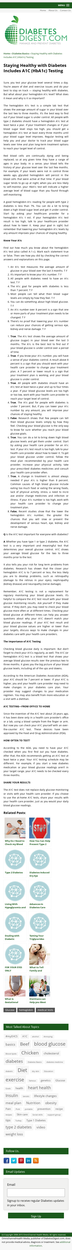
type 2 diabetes (19, 1126)
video (41, 1127)
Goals (8, 1088)
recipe (59, 1109)
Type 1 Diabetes (36, 1120)
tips (8, 1120)
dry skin (35, 1071)
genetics (46, 1080)
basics (10, 1044)
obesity (51, 1102)
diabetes (14, 1061)
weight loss (14, 1134)
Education (48, 1071)
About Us (53, 10)
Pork (18, 1109)
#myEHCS (11, 1036)
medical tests (45, 1010)
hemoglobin (26, 1010)
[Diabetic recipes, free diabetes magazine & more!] (36, 44)
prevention (44, 1109)
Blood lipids (11, 1054)
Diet (22, 1070)
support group (54, 1115)
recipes (9, 1115)
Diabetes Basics (35, 1062)
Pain (8, 1109)
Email (11, 1184)
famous (32, 1080)
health (19, 1088)
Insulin (12, 1095)
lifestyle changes (45, 1096)
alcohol (35, 1036)
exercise (15, 1079)
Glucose (10, 1010)
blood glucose (50, 1043)
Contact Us (65, 10)
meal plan (13, 1102)
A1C (24, 1036)
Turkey (18, 1120)
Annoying (48, 1036)
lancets (26, 1096)
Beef (24, 1044)
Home (43, 10)
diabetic (9, 1071)
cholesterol (51, 1053)
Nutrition (33, 1102)
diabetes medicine (54, 1062)
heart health (39, 1087)
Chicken (30, 1052)
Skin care (22, 1114)
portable (29, 1109)
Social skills (38, 1115)
